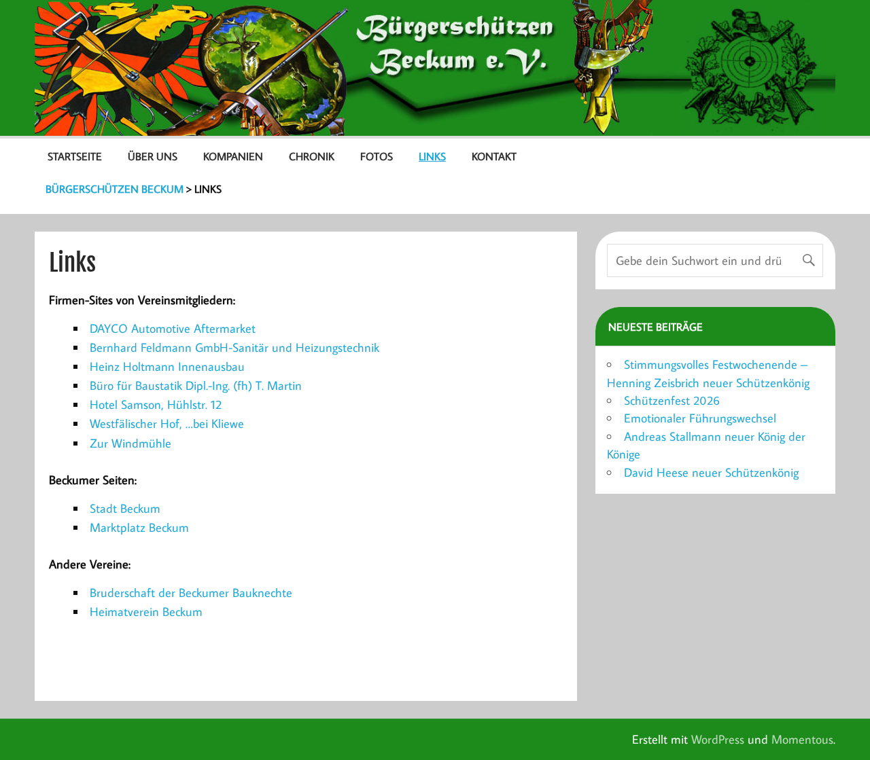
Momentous (802, 739)
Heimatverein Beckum (146, 611)
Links (432, 156)
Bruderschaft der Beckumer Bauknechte (191, 592)
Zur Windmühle (130, 443)
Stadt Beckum (125, 508)
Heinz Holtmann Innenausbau (167, 366)
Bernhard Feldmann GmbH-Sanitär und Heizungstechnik (234, 347)
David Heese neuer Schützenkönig (711, 472)
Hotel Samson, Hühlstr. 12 (156, 404)
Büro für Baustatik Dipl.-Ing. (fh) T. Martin (196, 385)
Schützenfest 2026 (672, 400)
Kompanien (233, 156)
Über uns (152, 156)
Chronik (311, 156)
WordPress (717, 739)
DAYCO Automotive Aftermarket (173, 328)
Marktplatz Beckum (139, 527)
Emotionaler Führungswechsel (700, 418)
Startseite (75, 156)
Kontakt (494, 156)
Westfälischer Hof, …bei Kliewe (167, 423)
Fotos (376, 156)
